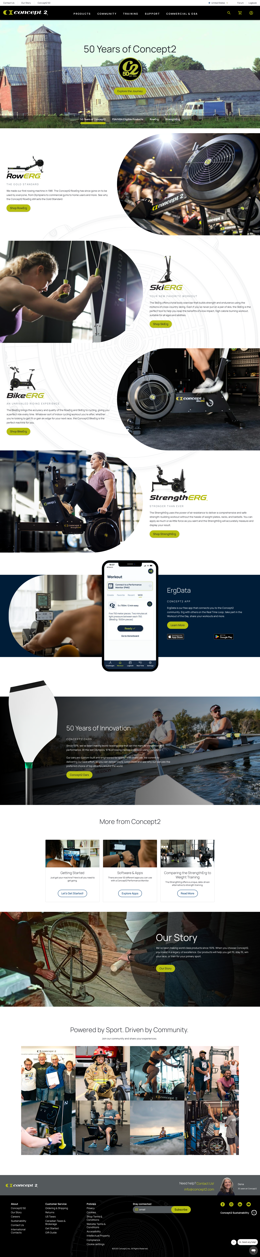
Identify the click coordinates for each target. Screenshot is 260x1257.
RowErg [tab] (154, 119)
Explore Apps (130, 893)
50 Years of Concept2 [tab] (93, 119)
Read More (187, 893)
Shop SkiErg (160, 324)
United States (218, 2)
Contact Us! (205, 1183)
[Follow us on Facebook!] (222, 1204)
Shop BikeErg (18, 431)
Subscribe (181, 1209)
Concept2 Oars (79, 775)
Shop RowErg (18, 208)
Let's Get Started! (72, 893)
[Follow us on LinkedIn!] (240, 1204)
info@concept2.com (199, 1189)
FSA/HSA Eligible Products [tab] (127, 119)
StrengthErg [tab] (172, 119)
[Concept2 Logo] (25, 13)
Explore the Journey (130, 91)
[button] (48, 1073)
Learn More (178, 625)
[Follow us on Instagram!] (231, 1204)
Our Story (166, 968)
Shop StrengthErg (164, 534)
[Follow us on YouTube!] (248, 1204)
